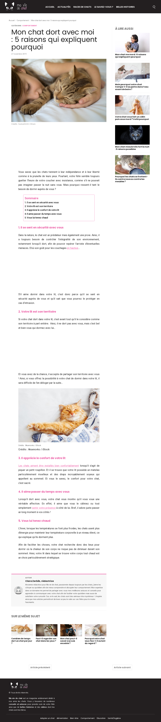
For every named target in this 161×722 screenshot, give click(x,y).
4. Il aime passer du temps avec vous (43, 214)
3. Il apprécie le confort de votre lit (42, 210)
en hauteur (72, 248)
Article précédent (40, 667)
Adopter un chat (47, 718)
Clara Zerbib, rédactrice (39, 581)
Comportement (23, 20)
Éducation (101, 718)
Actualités (63, 7)
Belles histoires (125, 7)
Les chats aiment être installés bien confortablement (48, 465)
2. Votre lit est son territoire (39, 206)
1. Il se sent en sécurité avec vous (42, 202)
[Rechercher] (154, 7)
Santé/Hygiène (114, 718)
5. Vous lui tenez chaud (36, 217)
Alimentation (62, 718)
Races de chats (82, 7)
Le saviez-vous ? (103, 7)
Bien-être (74, 718)
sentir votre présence (44, 507)
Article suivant (122, 667)
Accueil (49, 7)
